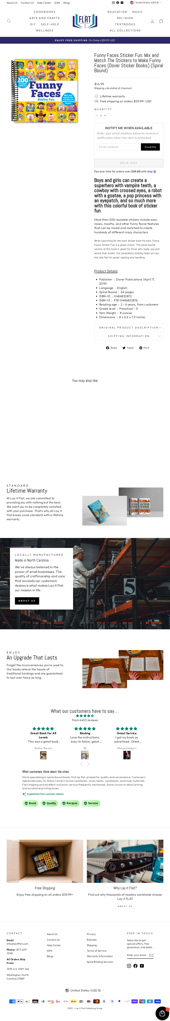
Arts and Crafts (44, 18)
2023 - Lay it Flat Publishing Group (85, 1008)
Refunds (91, 939)
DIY (33, 24)
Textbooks (125, 24)
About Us (12, 2)
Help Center (44, 2)
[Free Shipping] (45, 861)
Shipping (99, 88)
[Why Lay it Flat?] (125, 861)
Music (137, 11)
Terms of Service (96, 950)
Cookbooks (45, 11)
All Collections (125, 30)
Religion (125, 18)
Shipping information (129, 336)
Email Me (150, 147)
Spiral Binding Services (100, 961)
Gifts (57, 2)
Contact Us (27, 2)
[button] (82, 764)
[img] (85, 716)
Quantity (103, 109)
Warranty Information (100, 956)
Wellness (45, 30)
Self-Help (50, 24)
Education (117, 11)
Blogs (66, 2)
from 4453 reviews (85, 720)
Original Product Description (128, 327)
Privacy (91, 934)
